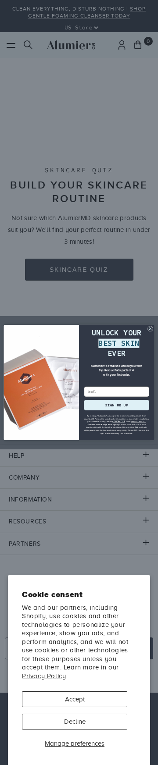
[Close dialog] (150, 329)
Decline (75, 721)
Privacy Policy (44, 676)
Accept (75, 699)
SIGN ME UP (116, 404)
